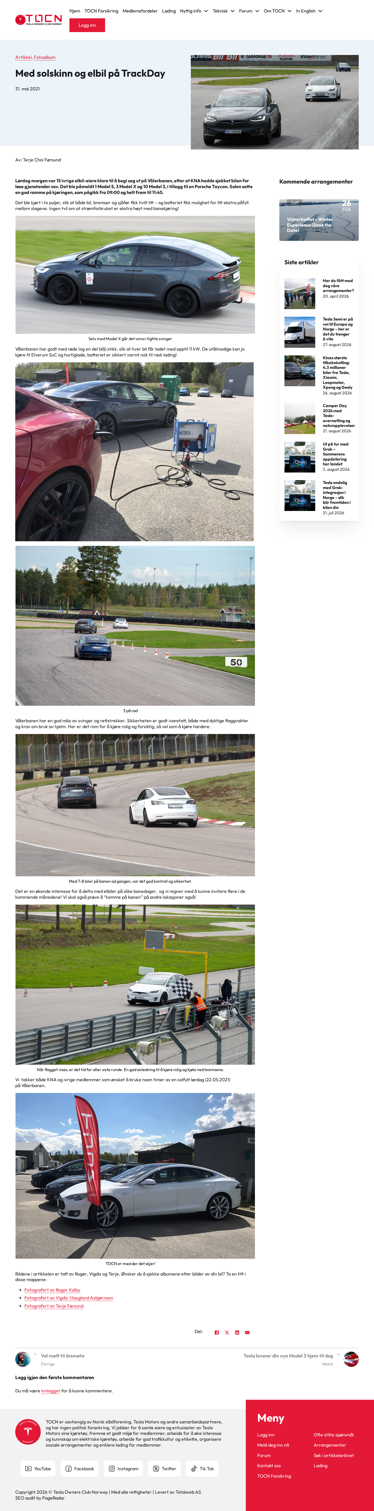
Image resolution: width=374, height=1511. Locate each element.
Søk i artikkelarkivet (334, 1455)
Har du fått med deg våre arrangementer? (338, 285)
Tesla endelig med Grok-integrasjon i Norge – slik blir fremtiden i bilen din (337, 495)
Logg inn (87, 25)
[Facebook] (217, 1332)
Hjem (74, 11)
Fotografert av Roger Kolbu (52, 1290)
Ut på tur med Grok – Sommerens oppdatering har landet (336, 453)
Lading (169, 11)
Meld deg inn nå (273, 1445)
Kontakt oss (269, 1465)
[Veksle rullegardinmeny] (206, 11)
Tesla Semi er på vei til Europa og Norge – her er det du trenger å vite (338, 328)
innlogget (50, 1391)
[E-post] (247, 1332)
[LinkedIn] (237, 1332)
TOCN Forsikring (101, 11)
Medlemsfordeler (140, 11)
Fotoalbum (44, 57)
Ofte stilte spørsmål (334, 1435)
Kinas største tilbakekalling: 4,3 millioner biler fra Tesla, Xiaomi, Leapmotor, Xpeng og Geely (338, 372)
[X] (227, 1332)
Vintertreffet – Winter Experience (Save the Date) (310, 224)
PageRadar (53, 1498)
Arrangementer (330, 1445)
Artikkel (23, 57)
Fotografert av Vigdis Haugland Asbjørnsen (68, 1298)
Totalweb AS (188, 1492)
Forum (263, 1455)
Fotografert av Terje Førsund (53, 1306)
